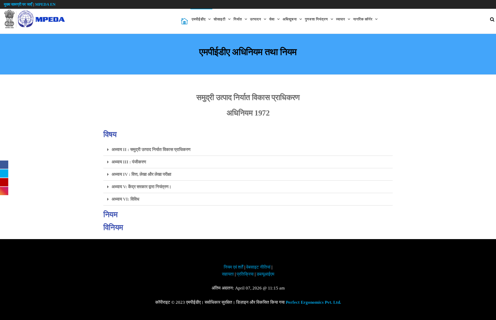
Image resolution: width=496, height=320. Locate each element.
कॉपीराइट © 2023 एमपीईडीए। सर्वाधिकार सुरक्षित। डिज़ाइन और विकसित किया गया (248, 302)
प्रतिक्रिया (245, 274)
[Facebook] (4, 164)
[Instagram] (4, 190)
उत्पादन (255, 19)
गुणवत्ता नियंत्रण (316, 19)
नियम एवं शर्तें (233, 267)
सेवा (272, 19)
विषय (110, 134)
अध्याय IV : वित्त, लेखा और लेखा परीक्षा (141, 174)
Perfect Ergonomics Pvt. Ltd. (313, 302)
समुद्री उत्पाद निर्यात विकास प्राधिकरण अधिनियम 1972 (248, 105)
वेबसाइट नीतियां (258, 267)
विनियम (113, 227)
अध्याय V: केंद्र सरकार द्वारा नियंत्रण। (141, 186)
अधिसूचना (290, 19)
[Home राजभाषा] (184, 21)
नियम (110, 214)
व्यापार (340, 19)
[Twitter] (4, 173)
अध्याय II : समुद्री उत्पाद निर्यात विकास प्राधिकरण (151, 149)
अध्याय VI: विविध (125, 199)
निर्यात (238, 19)
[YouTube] (4, 182)
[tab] (248, 149)
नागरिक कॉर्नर (363, 19)
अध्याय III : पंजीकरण (129, 161)
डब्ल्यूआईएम (265, 274)
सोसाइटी (220, 19)
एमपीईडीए (199, 19)
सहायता (228, 274)
